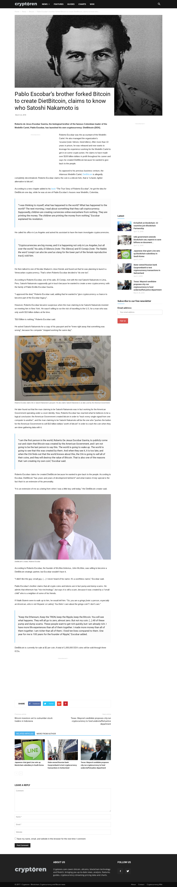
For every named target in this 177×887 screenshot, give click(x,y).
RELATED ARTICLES (24, 734)
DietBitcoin (87, 174)
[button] (159, 4)
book (53, 188)
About (133, 884)
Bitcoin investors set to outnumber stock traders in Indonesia (34, 719)
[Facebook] (120, 871)
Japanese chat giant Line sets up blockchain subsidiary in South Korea (147, 253)
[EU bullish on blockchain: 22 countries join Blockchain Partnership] (124, 226)
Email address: (125, 308)
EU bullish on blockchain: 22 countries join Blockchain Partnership (146, 226)
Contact (141, 884)
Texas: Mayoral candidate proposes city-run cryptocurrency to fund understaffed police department (91, 721)
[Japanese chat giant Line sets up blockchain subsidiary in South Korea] (30, 749)
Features (58, 4)
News (45, 4)
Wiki (92, 4)
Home (17, 11)
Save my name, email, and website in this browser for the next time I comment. (51, 839)
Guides (71, 4)
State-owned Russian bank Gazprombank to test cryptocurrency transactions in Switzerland (62, 765)
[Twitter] (128, 871)
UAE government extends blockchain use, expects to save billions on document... (147, 239)
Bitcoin (31, 11)
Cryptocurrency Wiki (154, 884)
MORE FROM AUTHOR (46, 734)
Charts (82, 4)
